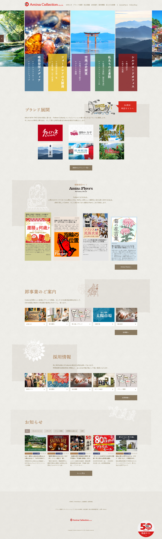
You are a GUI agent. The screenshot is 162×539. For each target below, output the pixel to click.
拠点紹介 (126, 67)
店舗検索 (84, 501)
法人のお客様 (110, 5)
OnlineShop (133, 5)
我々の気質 (122, 68)
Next (160, 38)
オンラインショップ (28, 72)
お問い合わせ (103, 509)
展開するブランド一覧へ (81, 168)
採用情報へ (126, 397)
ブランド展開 (77, 5)
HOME (71, 501)
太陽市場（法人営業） (52, 73)
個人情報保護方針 (93, 509)
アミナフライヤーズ (33, 72)
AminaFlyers (123, 5)
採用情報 (102, 5)
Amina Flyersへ (126, 267)
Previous (2, 38)
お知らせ (69, 5)
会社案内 (94, 5)
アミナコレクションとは (99, 74)
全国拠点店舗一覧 (56, 71)
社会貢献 (87, 5)
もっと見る (81, 473)
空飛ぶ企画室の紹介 (79, 72)
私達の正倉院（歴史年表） (103, 75)
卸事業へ (126, 332)
